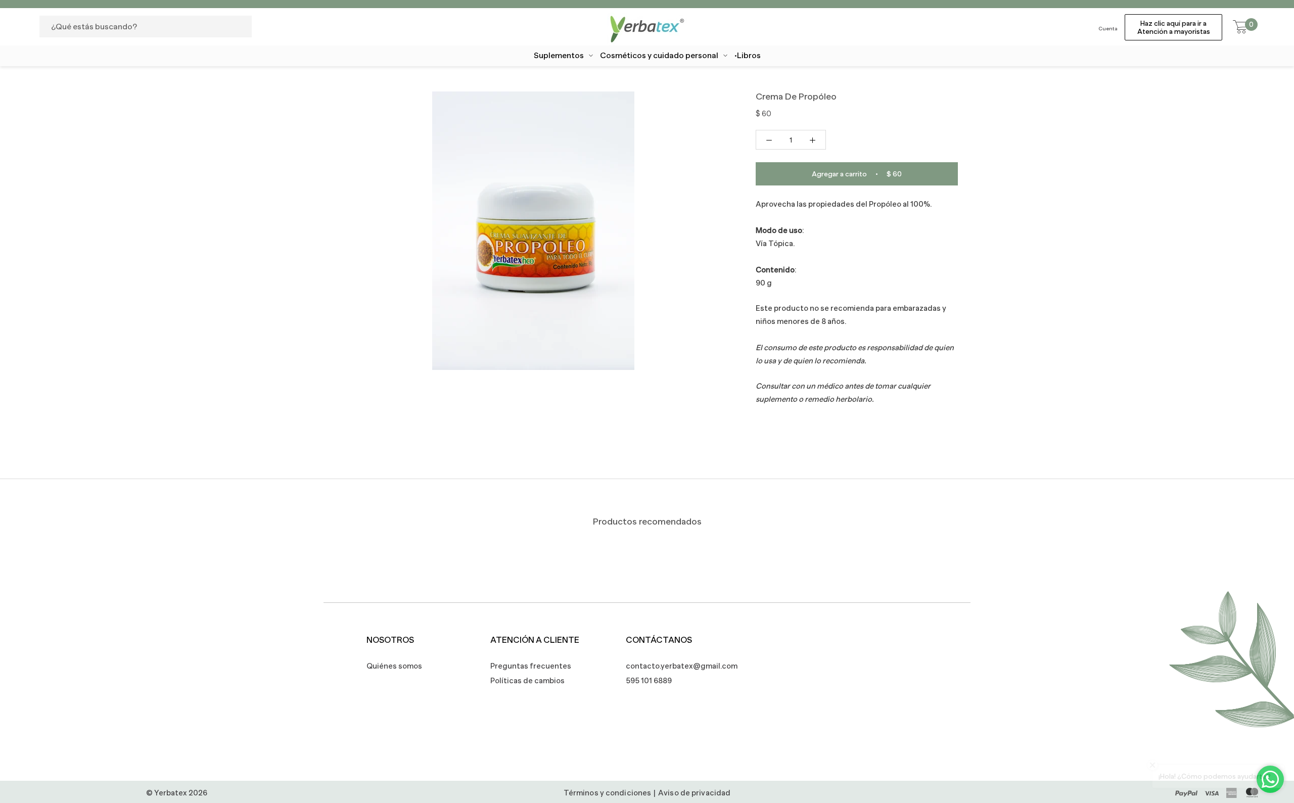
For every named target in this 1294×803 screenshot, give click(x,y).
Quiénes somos (394, 666)
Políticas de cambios (527, 680)
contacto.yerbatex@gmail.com (676, 666)
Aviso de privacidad (694, 792)
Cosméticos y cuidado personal (659, 55)
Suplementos (559, 55)
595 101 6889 (649, 680)
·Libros (747, 55)
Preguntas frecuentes (530, 666)
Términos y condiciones (607, 792)
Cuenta (1108, 28)
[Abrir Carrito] (1240, 27)
